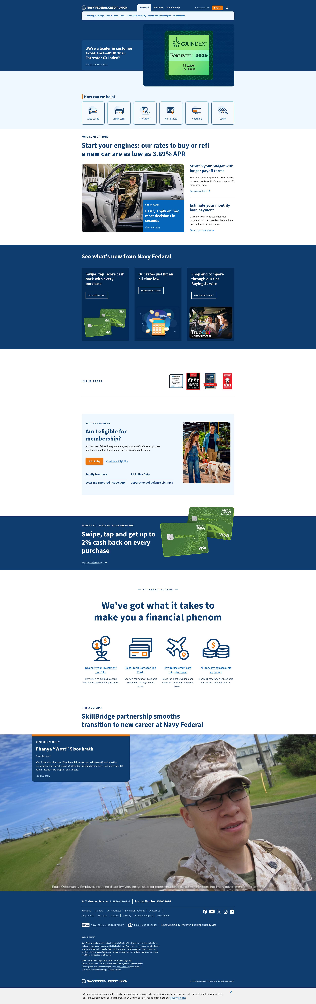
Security (127, 915)
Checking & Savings (95, 15)
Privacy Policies (178, 997)
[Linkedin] (231, 911)
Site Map (102, 915)
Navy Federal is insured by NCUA (107, 924)
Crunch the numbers (202, 230)
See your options (200, 191)
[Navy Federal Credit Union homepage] (105, 7)
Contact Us (154, 910)
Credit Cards (112, 15)
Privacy (114, 915)
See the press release (96, 64)
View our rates (152, 227)
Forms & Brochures (135, 910)
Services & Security (137, 15)
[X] (219, 911)
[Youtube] (212, 911)
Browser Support (144, 915)
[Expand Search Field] (227, 8)
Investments (179, 15)
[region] (158, 996)
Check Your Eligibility (117, 461)
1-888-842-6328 (120, 901)
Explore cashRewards (93, 562)
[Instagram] (225, 911)
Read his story (43, 775)
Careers (99, 910)
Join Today (94, 461)
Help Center (88, 915)
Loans (123, 15)
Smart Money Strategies (159, 15)
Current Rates (114, 910)
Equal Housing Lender (145, 924)
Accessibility (163, 915)
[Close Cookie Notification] (231, 992)
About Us (86, 910)
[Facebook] (204, 911)
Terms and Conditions (120, 966)
